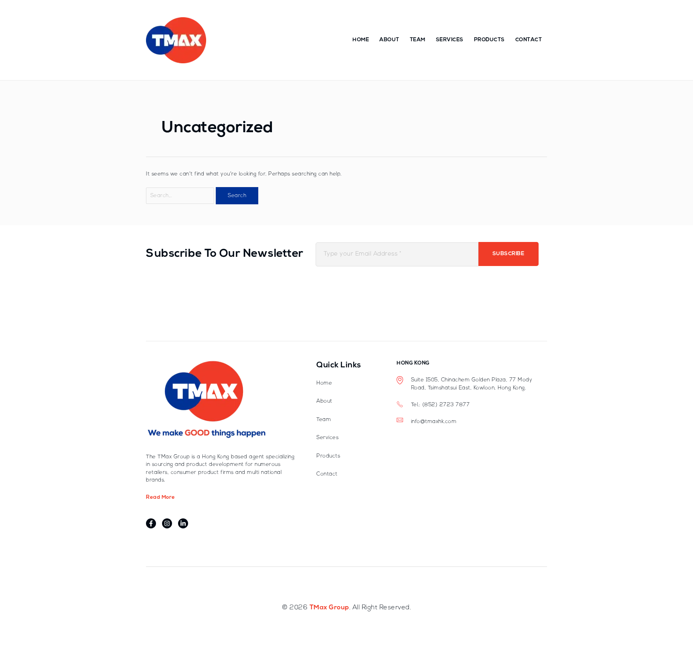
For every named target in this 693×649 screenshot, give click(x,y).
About (389, 39)
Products (489, 39)
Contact (528, 39)
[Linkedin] (183, 523)
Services (450, 39)
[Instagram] (167, 523)
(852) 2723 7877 (446, 404)
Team (418, 39)
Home (361, 39)
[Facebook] (151, 523)
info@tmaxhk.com (434, 421)
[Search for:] (181, 195)
